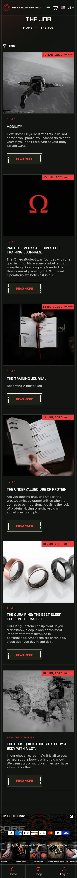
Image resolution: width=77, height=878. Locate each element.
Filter (11, 46)
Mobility (14, 127)
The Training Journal (27, 379)
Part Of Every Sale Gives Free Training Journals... (34, 250)
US (69, 7)
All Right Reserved (20, 845)
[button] (48, 7)
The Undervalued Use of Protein (37, 489)
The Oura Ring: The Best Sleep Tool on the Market (34, 617)
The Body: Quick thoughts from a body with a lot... (37, 746)
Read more (24, 159)
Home (28, 27)
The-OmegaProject (56, 845)
